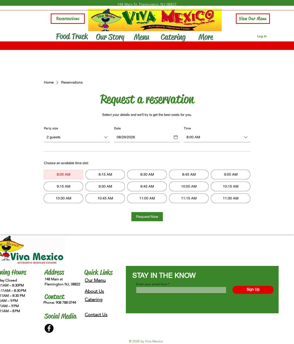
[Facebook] (49, 328)
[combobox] (77, 137)
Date (117, 128)
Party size (51, 128)
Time (187, 128)
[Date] (175, 137)
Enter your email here (151, 284)
